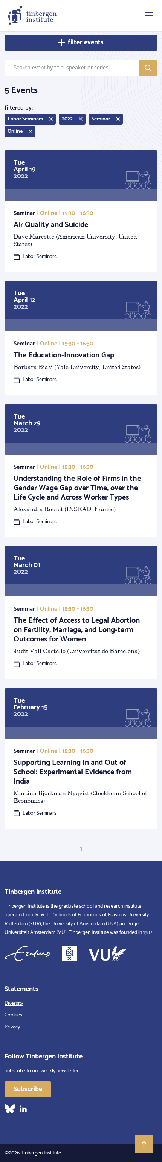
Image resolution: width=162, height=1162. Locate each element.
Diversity (14, 1003)
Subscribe (28, 1089)
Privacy (12, 1027)
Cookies (13, 1015)
